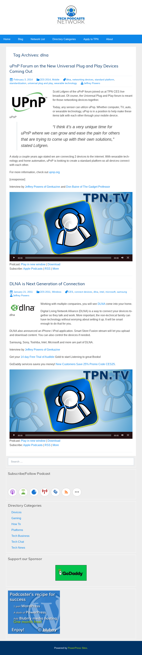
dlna (68, 79)
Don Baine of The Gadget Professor (88, 186)
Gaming (16, 518)
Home (6, 39)
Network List (38, 39)
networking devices (82, 79)
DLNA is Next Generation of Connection (47, 283)
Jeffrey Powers (92, 83)
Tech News (18, 547)
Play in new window (33, 264)
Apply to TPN (91, 39)
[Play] (14, 258)
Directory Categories (64, 39)
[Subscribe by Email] (55, 492)
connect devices (83, 291)
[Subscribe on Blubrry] (33, 492)
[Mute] (122, 258)
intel (102, 291)
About (109, 39)
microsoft (110, 291)
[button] (71, 227)
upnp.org (54, 172)
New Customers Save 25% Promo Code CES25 (85, 364)
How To (16, 524)
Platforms (17, 530)
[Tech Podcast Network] (71, 14)
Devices (16, 512)
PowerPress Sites (77, 648)
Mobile (55, 79)
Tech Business (20, 535)
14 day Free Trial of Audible (37, 356)
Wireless (56, 291)
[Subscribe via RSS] (66, 492)
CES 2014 (45, 79)
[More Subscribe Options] (76, 492)
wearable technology (65, 83)
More (56, 268)
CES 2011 (45, 291)
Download (54, 264)
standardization (18, 83)
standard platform (104, 79)
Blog (20, 39)
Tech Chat (17, 541)
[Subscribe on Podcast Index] (44, 492)
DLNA (102, 303)
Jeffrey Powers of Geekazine (42, 186)
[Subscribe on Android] (23, 492)
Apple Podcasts (33, 268)
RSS (48, 268)
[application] (71, 226)
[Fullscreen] (128, 258)
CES (70, 291)
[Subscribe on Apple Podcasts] (12, 492)
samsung (122, 291)
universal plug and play (40, 83)
